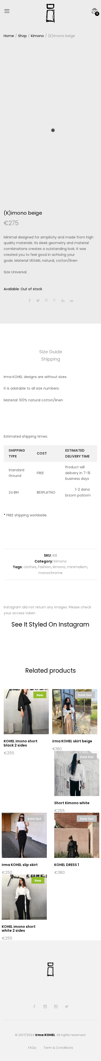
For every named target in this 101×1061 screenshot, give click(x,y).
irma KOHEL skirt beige (72, 741)
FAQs (32, 1047)
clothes (30, 566)
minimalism (77, 566)
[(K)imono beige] (29, 300)
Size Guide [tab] (50, 352)
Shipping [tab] (50, 359)
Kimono (60, 561)
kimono (59, 566)
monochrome (50, 572)
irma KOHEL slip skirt (20, 864)
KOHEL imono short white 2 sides (19, 928)
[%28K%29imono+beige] (38, 300)
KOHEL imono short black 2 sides (21, 743)
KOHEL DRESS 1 (66, 864)
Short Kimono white (71, 802)
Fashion (44, 566)
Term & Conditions (58, 1047)
